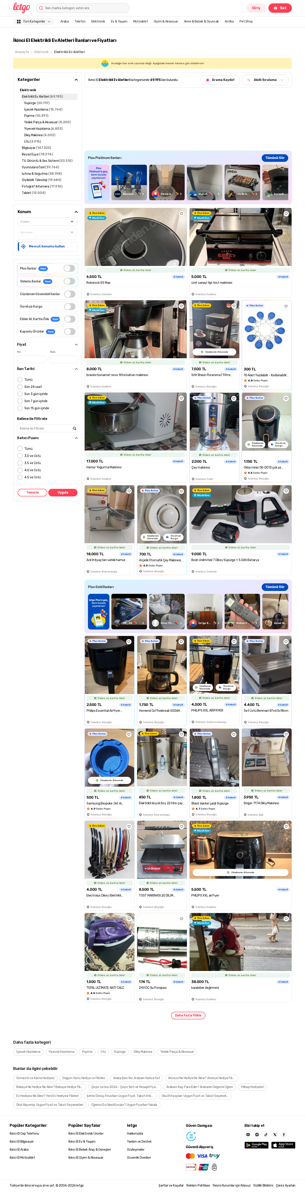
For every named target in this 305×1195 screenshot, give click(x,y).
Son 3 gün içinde (36, 394)
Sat (283, 8)
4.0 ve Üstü (32, 470)
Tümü (28, 380)
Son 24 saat (33, 387)
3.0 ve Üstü (32, 456)
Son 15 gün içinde (36, 408)
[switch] (69, 268)
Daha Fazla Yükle (188, 1015)
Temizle (32, 492)
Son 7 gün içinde (36, 401)
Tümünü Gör (275, 158)
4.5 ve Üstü (32, 477)
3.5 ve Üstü (32, 463)
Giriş (256, 8)
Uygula (63, 492)
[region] (188, 182)
